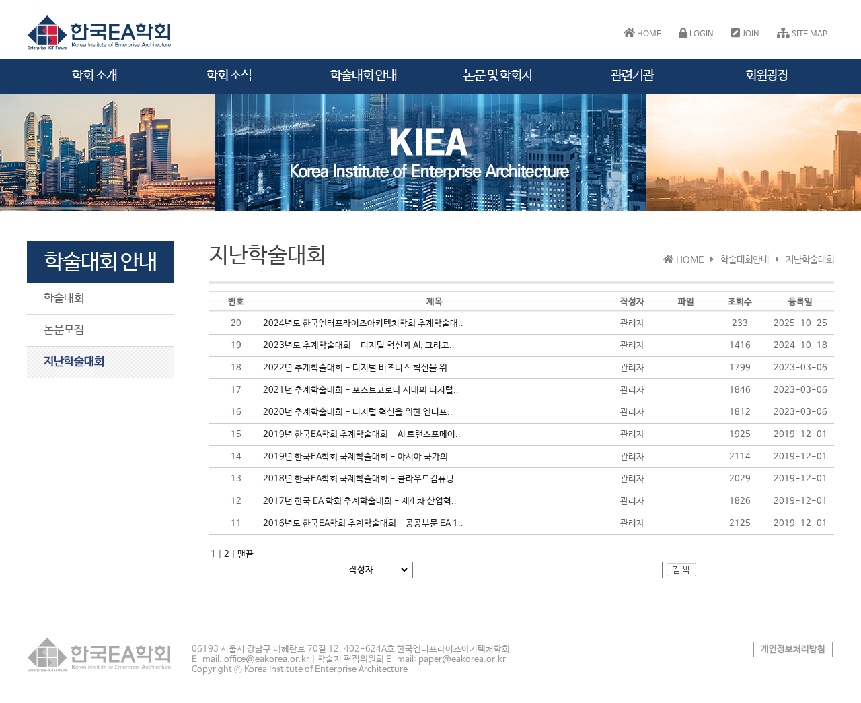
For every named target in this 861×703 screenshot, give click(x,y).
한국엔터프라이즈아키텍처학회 (101, 32)
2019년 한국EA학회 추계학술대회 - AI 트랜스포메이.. (362, 435)
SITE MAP (808, 34)
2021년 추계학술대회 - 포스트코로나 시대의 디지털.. (361, 390)
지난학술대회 (74, 362)
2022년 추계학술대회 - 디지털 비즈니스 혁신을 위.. (358, 368)
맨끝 (245, 554)
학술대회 (64, 298)
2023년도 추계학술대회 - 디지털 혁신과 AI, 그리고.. (359, 346)
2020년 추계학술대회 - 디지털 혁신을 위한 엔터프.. (358, 412)
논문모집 (64, 330)
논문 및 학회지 (497, 76)
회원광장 (766, 76)
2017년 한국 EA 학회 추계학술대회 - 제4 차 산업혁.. (360, 501)
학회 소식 (229, 76)
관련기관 (632, 76)
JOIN (749, 34)
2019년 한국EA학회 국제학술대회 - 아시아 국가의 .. (359, 457)
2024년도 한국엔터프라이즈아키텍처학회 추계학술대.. (363, 324)
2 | (230, 554)
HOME (648, 34)
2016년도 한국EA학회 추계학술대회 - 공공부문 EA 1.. (363, 523)
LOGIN (700, 34)
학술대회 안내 (363, 76)
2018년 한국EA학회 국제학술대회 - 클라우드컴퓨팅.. (361, 479)
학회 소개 (94, 76)
